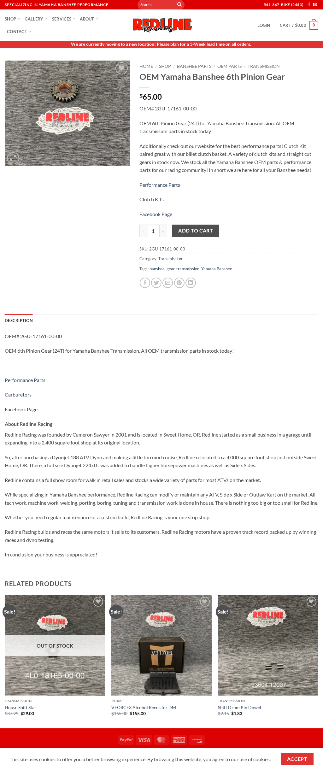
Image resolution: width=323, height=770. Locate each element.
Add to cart (195, 230)
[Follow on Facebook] (309, 5)
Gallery (34, 18)
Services (61, 18)
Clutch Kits (151, 199)
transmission (187, 268)
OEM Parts (229, 66)
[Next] (318, 661)
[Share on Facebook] (145, 283)
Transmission (264, 66)
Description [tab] (19, 320)
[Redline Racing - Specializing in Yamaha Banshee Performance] (161, 25)
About (87, 18)
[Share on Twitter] (156, 283)
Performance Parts (159, 185)
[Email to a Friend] (167, 283)
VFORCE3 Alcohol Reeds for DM (143, 707)
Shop (10, 18)
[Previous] (5, 661)
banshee (157, 268)
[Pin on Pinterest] (179, 283)
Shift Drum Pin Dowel (239, 707)
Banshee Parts (194, 66)
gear (170, 268)
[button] (263, 25)
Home (146, 66)
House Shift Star (20, 707)
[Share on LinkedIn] (190, 283)
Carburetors (18, 394)
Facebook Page (155, 214)
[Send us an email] (315, 5)
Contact (17, 31)
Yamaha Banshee (216, 268)
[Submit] (179, 4)
